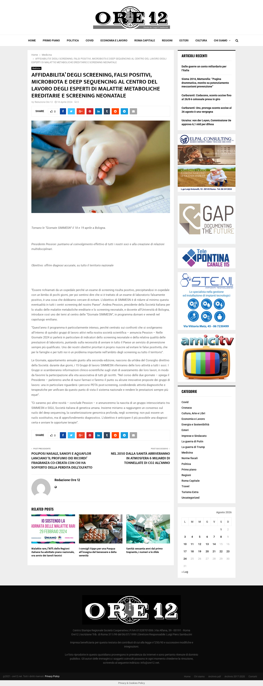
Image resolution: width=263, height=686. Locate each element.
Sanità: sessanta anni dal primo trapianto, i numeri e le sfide (144, 550)
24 (185, 558)
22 (221, 551)
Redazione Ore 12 (44, 102)
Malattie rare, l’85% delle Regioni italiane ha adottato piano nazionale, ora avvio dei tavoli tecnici (52, 552)
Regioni (167, 40)
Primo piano (51, 40)
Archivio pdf (214, 676)
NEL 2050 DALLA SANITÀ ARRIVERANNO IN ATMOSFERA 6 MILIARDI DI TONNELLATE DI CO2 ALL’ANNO (140, 458)
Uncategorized (190, 497)
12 (199, 544)
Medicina (36, 68)
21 (214, 551)
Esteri (183, 40)
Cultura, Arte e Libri (193, 413)
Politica (73, 40)
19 (199, 551)
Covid (90, 40)
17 (185, 551)
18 (192, 551)
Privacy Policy (52, 676)
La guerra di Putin (192, 441)
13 (207, 544)
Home (32, 40)
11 (192, 544)
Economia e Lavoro (114, 40)
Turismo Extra (190, 492)
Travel (185, 486)
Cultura (201, 40)
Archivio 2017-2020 (234, 676)
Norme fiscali (190, 458)
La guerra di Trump (193, 447)
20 (207, 551)
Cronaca (187, 407)
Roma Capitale (144, 40)
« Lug (185, 571)
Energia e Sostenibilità (195, 424)
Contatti (253, 676)
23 (227, 551)
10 (185, 544)
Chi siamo (220, 40)
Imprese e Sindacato (194, 435)
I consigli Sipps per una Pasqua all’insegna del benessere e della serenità (97, 552)
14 (214, 544)
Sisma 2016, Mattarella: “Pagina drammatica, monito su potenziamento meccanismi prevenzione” (205, 82)
